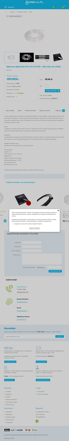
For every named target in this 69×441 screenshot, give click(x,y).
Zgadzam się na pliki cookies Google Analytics (28, 224)
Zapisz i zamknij (34, 228)
